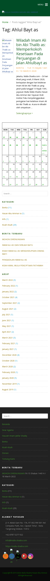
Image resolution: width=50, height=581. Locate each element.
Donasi (5, 453)
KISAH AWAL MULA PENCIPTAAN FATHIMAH (22, 265)
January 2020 (8, 378)
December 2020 (9, 355)
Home (5, 22)
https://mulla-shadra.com (17, 546)
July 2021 (6, 314)
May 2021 (6, 326)
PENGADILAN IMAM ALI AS (14, 259)
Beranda (6, 424)
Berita (20, 68)
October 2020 (8, 360)
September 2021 (9, 303)
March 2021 (7, 337)
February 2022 (8, 285)
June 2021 (6, 320)
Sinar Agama (7, 430)
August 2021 (7, 308)
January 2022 (8, 291)
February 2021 (8, 343)
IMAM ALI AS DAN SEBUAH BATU (17, 245)
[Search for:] (25, 193)
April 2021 (6, 331)
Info (4, 219)
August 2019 (7, 389)
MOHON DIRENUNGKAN (13, 239)
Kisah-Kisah (7, 224)
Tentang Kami (8, 459)
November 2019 (9, 383)
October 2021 (8, 297)
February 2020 (8, 372)
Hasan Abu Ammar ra (11, 213)
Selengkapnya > (24, 113)
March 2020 (7, 366)
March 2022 (7, 280)
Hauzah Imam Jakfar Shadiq (14, 435)
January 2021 (8, 349)
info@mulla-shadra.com (16, 540)
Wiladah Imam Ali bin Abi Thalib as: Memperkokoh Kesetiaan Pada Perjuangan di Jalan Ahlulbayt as (31, 51)
